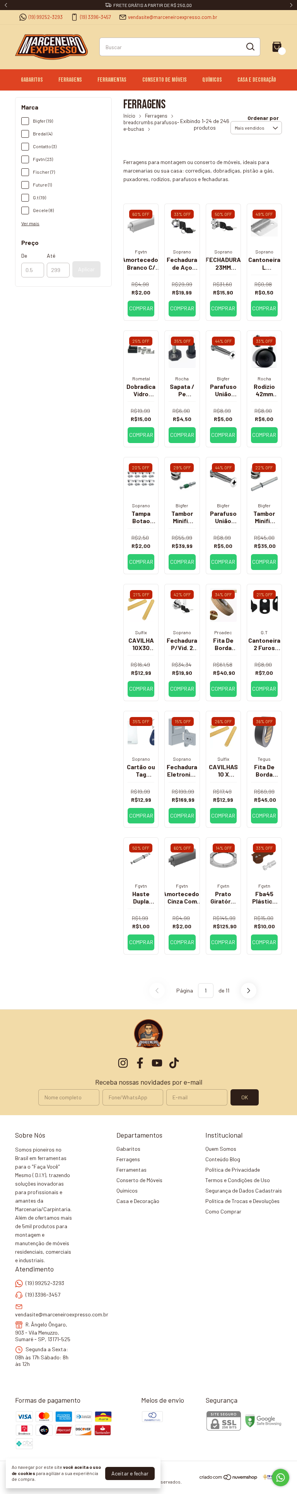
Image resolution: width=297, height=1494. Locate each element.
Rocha (182, 378)
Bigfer (223, 378)
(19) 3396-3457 (95, 17)
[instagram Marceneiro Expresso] (122, 1062)
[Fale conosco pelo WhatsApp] (280, 1477)
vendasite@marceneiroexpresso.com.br (172, 17)
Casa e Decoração (256, 80)
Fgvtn (141, 251)
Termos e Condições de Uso (237, 1180)
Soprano (182, 251)
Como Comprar (223, 1211)
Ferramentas (111, 80)
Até (51, 255)
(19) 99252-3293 (46, 17)
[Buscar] (249, 46)
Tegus (264, 759)
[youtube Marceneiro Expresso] (157, 1062)
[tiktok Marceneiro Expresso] (174, 1062)
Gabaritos (32, 80)
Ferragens (70, 80)
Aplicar (86, 269)
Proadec (223, 632)
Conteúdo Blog (222, 1159)
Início (129, 116)
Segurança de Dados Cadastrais (243, 1190)
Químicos (212, 80)
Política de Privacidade (232, 1169)
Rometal (141, 378)
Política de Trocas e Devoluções (242, 1201)
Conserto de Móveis (164, 80)
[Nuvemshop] (228, 1478)
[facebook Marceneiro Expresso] (139, 1062)
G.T (264, 632)
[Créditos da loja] (270, 1477)
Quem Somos (220, 1148)
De (24, 255)
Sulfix (141, 632)
